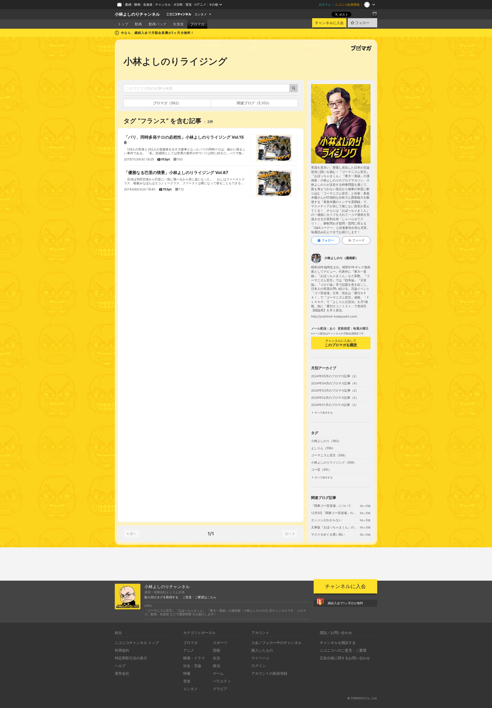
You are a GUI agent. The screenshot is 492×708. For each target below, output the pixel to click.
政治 (216, 665)
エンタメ (200, 14)
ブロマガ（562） (167, 103)
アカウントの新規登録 (269, 673)
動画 (128, 4)
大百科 (178, 4)
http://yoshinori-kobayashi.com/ (334, 316)
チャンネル (163, 4)
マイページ (260, 658)
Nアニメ (200, 4)
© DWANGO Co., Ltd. (362, 698)
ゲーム (218, 673)
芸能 (216, 650)
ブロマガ (197, 24)
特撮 (186, 673)
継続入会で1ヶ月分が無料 (345, 603)
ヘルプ (120, 665)
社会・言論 (192, 665)
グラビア (220, 688)
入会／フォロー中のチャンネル (276, 642)
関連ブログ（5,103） (254, 103)
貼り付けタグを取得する (161, 597)
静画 (137, 4)
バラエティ (222, 681)
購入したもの (262, 650)
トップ (123, 24)
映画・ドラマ (194, 658)
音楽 (186, 681)
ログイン (325, 4)
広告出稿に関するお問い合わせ (345, 658)
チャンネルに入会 (329, 23)
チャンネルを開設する (338, 642)
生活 (216, 658)
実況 (189, 4)
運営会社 (122, 673)
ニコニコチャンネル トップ (137, 642)
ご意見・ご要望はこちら (199, 597)
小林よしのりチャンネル (137, 14)
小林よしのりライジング (175, 61)
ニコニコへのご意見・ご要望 (343, 650)
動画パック (158, 24)
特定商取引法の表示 (131, 658)
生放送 (147, 4)
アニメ (188, 650)
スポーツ (220, 642)
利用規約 (122, 650)
